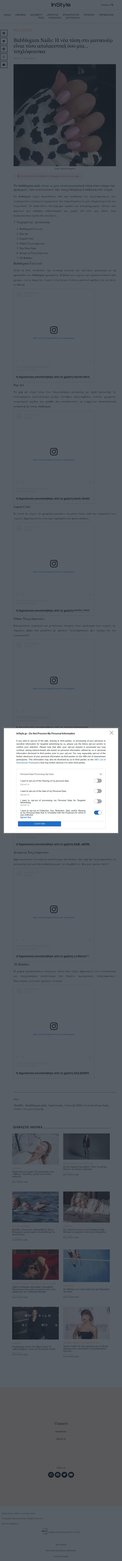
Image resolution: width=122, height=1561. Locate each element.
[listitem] (61, 774)
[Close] (112, 734)
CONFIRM (39, 824)
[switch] (98, 781)
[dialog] (61, 780)
